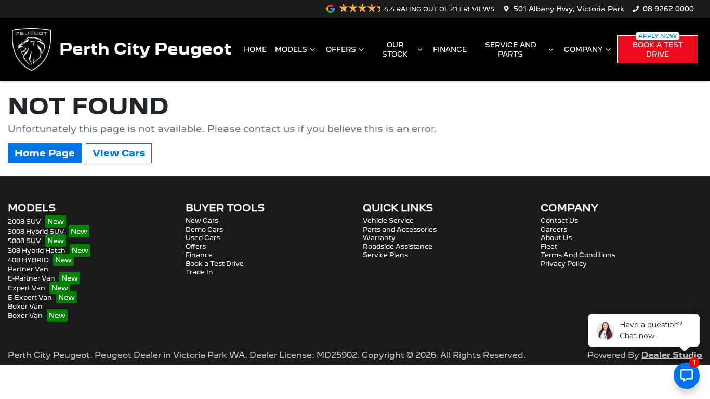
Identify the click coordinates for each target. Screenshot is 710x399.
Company (583, 49)
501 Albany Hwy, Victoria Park (569, 9)
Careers (554, 229)
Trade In (199, 272)
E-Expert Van (30, 297)
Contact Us (559, 220)
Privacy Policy (564, 264)
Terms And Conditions (578, 255)
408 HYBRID (28, 260)
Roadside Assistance (397, 246)
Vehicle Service (388, 220)
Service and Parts (510, 49)
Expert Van (26, 288)
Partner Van (28, 269)
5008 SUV (24, 241)
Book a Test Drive (215, 264)
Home (255, 49)
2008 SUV (24, 221)
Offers (341, 49)
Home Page (45, 153)
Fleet (549, 246)
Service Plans (385, 255)
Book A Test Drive (658, 49)
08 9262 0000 (668, 9)
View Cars (119, 153)
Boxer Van (25, 306)
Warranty (379, 238)
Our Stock (395, 49)
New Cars (202, 220)
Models (291, 49)
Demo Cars (204, 229)
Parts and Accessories (400, 229)
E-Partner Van (31, 278)
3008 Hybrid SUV (36, 231)
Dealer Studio (671, 355)
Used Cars (203, 238)
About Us (556, 238)
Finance (450, 49)
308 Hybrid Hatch (36, 251)
